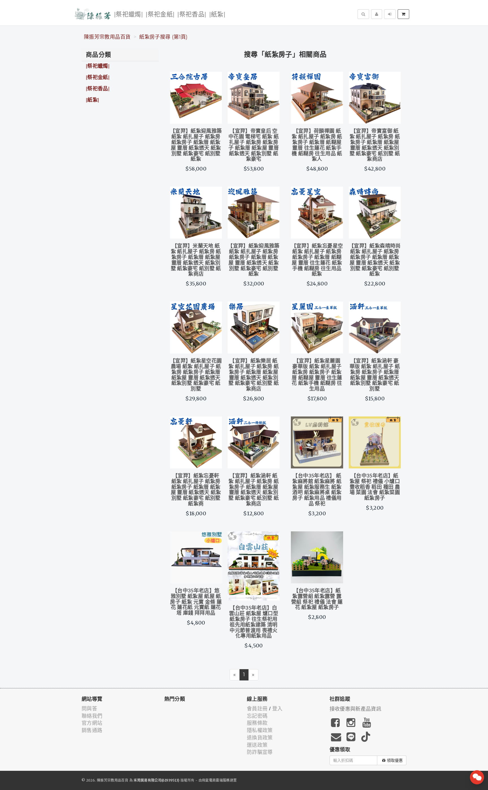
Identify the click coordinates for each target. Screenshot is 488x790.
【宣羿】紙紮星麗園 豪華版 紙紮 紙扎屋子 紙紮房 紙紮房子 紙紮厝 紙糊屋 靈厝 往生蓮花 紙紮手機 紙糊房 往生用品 (317, 375)
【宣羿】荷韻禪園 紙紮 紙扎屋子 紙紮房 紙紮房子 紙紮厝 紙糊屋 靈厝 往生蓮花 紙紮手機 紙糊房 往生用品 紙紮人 (317, 145)
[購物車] (403, 14)
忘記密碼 (257, 716)
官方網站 (92, 723)
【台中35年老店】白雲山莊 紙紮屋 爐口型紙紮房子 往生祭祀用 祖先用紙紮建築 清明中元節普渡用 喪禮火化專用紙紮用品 (253, 622)
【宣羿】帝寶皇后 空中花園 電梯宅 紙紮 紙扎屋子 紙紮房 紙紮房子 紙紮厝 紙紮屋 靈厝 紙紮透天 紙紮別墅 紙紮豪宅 (253, 145)
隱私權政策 (260, 730)
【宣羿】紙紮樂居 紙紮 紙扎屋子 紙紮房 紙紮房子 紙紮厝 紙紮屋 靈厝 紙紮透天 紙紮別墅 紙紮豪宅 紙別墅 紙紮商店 (253, 375)
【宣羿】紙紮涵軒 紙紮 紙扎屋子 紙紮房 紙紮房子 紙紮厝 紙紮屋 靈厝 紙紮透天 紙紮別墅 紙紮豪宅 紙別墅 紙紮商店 (253, 490)
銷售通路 (92, 730)
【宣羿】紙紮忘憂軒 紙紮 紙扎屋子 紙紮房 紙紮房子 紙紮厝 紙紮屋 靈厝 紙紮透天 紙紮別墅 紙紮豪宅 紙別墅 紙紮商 (196, 490)
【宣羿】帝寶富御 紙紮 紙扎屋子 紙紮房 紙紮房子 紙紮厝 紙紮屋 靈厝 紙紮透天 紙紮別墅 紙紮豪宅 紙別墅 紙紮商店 (375, 145)
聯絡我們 (92, 716)
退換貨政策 (260, 738)
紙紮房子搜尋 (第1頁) (163, 37)
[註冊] (376, 14)
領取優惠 (395, 760)
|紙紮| (217, 15)
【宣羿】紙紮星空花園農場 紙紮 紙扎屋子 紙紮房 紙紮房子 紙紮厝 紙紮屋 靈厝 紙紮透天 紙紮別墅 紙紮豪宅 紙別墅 (196, 375)
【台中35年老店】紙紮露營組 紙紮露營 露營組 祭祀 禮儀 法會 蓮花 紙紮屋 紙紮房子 (317, 599)
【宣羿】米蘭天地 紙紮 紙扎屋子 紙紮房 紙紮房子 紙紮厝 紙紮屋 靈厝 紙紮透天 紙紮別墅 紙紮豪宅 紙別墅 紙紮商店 (196, 260)
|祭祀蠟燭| (128, 15)
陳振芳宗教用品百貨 (107, 37)
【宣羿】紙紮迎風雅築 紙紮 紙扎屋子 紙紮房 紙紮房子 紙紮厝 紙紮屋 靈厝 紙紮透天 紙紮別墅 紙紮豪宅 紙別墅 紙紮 (196, 145)
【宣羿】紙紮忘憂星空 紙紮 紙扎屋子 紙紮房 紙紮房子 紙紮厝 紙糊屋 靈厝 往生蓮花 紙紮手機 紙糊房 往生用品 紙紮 (317, 260)
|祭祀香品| (191, 15)
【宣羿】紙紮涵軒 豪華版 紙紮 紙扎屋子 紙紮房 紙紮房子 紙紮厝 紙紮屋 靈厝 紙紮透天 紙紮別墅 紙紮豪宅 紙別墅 (375, 375)
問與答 (89, 709)
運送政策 (257, 745)
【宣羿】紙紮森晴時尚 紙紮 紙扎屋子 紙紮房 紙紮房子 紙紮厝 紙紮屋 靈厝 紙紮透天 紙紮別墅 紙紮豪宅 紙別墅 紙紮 (375, 260)
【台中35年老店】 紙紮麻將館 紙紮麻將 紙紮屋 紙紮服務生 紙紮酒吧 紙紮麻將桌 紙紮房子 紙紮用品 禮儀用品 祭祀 (316, 490)
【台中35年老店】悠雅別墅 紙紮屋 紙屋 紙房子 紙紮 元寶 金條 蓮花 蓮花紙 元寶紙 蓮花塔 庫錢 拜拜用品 (196, 602)
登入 (277, 709)
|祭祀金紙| (160, 15)
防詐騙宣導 (260, 752)
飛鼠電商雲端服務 (216, 780)
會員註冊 (257, 709)
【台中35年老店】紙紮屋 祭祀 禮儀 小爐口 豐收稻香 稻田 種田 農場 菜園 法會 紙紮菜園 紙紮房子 (375, 487)
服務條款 (257, 723)
